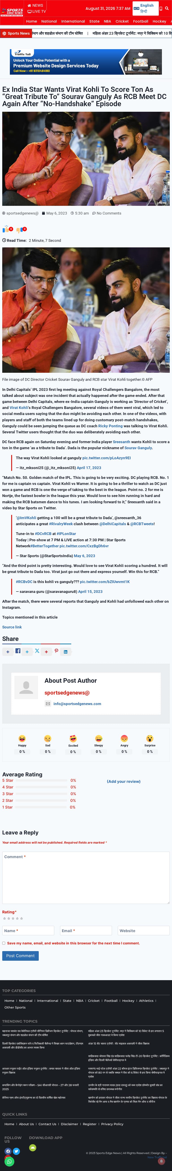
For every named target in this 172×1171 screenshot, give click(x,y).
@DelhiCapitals (112, 524)
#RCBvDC (24, 581)
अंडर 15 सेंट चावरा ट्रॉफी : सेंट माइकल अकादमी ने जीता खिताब (118, 1043)
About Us (26, 1124)
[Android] (32, 1147)
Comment (15, 857)
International (73, 21)
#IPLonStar (66, 533)
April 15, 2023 (90, 591)
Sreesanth (121, 442)
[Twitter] (16, 1151)
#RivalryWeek (61, 524)
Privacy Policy (112, 1124)
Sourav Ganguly (138, 448)
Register (90, 1124)
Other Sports (15, 1007)
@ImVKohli (26, 518)
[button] (167, 8)
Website (127, 931)
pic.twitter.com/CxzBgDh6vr (84, 546)
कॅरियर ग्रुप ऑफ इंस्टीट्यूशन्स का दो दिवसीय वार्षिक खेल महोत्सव (33, 1097)
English (147, 5)
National (49, 21)
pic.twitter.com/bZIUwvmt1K (105, 581)
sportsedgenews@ (67, 693)
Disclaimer (69, 1124)
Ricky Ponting (110, 426)
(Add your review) (124, 781)
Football (140, 21)
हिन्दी (143, 11)
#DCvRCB (43, 533)
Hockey (159, 21)
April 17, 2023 (89, 467)
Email (68, 931)
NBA (107, 21)
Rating (9, 912)
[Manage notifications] (161, 1161)
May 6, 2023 (84, 556)
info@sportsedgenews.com (77, 703)
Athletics (146, 1001)
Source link (12, 627)
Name (11, 931)
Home (31, 21)
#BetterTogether (44, 546)
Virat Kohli (19, 407)
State (94, 21)
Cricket (122, 21)
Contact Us (47, 1124)
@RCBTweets (142, 524)
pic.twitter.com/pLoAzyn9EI (106, 458)
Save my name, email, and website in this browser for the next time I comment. (73, 943)
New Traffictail (157, 1157)
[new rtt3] (86, 73)
